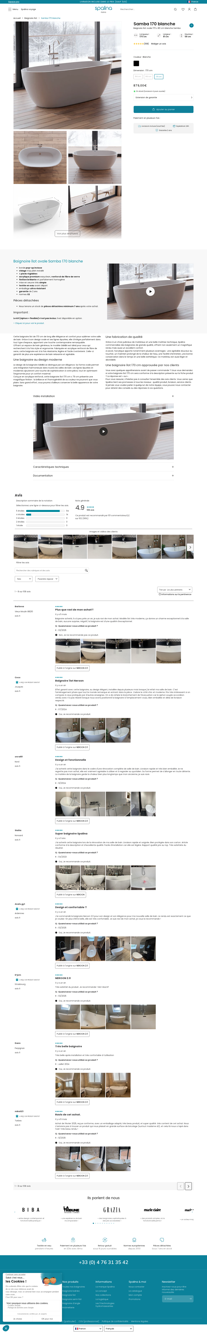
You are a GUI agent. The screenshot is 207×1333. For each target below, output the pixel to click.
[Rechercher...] (175, 9)
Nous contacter (136, 1286)
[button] (13, 9)
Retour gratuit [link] (105, 1245)
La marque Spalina (105, 1286)
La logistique (102, 1299)
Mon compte (135, 1295)
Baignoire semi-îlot (72, 1299)
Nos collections (103, 1295)
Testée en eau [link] (44, 1245)
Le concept (101, 1291)
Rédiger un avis (158, 43)
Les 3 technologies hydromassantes (105, 1305)
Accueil (17, 18)
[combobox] (148, 9)
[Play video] (103, 431)
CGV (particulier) (67, 1321)
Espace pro (13, 1)
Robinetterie (68, 1307)
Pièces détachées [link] (162, 1245)
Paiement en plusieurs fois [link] (73, 1245)
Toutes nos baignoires (73, 1286)
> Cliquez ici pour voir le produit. (28, 323)
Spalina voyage (28, 9)
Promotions (134, 1299)
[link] (152, 1213)
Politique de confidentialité (115, 1321)
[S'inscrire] (190, 1298)
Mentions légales (139, 1321)
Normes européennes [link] (134, 1245)
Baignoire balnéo (71, 1291)
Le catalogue (135, 1291)
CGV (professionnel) (89, 1321)
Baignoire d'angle (71, 1303)
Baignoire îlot (31, 18)
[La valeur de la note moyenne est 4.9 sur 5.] (138, 43)
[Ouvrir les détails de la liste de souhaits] (183, 9)
